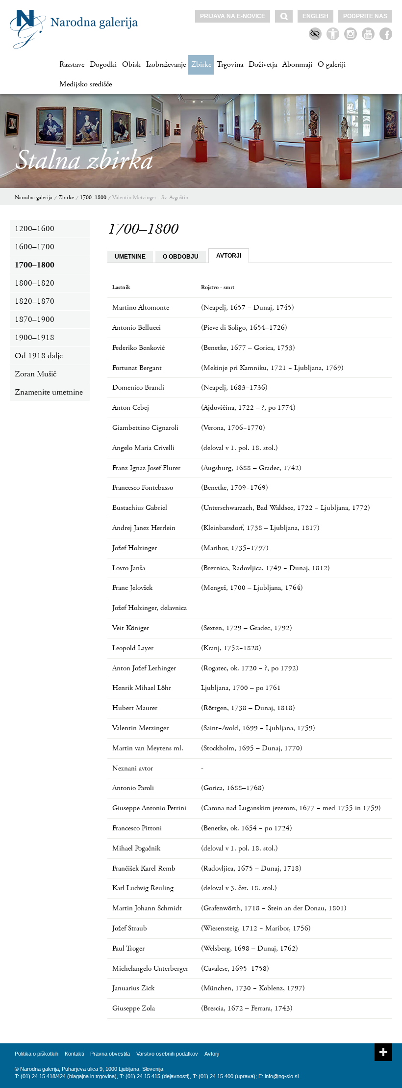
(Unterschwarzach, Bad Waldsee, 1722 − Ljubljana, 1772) (285, 507)
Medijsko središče (85, 84)
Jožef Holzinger (134, 548)
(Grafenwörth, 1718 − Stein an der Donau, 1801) (274, 908)
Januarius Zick (133, 988)
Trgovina (230, 64)
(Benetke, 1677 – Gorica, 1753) (248, 347)
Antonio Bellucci (136, 327)
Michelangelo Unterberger (150, 968)
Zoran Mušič (35, 374)
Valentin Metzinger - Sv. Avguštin (150, 197)
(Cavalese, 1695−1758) (235, 968)
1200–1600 (34, 228)
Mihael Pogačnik (136, 848)
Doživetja (263, 64)
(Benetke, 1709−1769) (234, 487)
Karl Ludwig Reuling (143, 888)
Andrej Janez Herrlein (144, 527)
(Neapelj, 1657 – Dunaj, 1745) (247, 307)
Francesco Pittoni (137, 828)
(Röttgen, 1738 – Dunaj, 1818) (248, 708)
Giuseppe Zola (133, 1008)
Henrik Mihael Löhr (141, 687)
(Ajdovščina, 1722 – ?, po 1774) (248, 407)
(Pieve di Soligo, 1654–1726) (244, 327)
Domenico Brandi (138, 387)
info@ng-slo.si (282, 1076)
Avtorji (211, 1054)
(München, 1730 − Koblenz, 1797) (253, 988)
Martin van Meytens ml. (147, 748)
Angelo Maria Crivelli (143, 447)
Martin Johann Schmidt (147, 908)
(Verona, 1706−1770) (233, 427)
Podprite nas (365, 16)
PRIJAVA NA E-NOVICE (232, 16)
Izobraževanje (166, 64)
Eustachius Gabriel (139, 507)
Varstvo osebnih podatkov (167, 1054)
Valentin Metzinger (140, 728)
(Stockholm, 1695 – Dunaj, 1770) (251, 748)
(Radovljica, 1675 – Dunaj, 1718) (251, 868)
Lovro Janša (128, 568)
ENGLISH (315, 16)
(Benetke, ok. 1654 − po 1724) (246, 828)
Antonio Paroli (133, 788)
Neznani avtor (132, 768)
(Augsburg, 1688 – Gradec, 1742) (251, 468)
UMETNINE (130, 256)
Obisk (131, 64)
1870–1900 (34, 319)
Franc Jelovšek (132, 587)
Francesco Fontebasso (142, 487)
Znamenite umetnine (49, 392)
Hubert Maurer (134, 708)
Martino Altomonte (140, 307)
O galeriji (332, 64)
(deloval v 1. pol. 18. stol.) (239, 447)
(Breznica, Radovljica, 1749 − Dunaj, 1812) (265, 568)
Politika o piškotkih (36, 1054)
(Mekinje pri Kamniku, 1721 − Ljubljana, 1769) (272, 367)
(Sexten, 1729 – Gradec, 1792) (246, 628)
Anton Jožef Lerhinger (144, 668)
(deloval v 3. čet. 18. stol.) (239, 888)
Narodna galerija (33, 197)
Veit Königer (130, 628)
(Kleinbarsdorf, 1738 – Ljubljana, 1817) (260, 527)
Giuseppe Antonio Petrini (149, 808)
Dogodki (103, 64)
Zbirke (201, 64)
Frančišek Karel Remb (144, 868)
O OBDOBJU (181, 256)
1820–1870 (34, 301)
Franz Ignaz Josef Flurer (146, 468)
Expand (383, 1052)
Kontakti (74, 1054)
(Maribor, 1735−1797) (235, 548)
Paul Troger (128, 948)
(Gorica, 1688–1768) (232, 788)
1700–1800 (93, 197)
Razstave (71, 64)
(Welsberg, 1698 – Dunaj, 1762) (249, 948)
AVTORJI (228, 255)
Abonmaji (297, 64)
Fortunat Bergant (137, 367)
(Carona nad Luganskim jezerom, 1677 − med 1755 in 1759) (291, 808)
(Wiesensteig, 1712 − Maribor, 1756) (256, 928)
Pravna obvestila (110, 1054)
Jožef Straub (129, 928)
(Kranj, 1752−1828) (231, 648)
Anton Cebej (130, 407)
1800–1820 (34, 283)
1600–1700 (34, 246)
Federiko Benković (138, 347)
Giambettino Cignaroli (145, 427)
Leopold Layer (132, 648)
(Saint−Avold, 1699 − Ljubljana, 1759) (258, 728)
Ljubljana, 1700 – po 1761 (241, 687)
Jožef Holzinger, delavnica (149, 607)
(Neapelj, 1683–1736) (234, 387)
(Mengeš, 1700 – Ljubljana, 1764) (252, 587)
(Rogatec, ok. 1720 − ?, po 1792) (250, 668)
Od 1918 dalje (39, 355)
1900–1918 (34, 337)
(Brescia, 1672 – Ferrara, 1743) (247, 1008)
